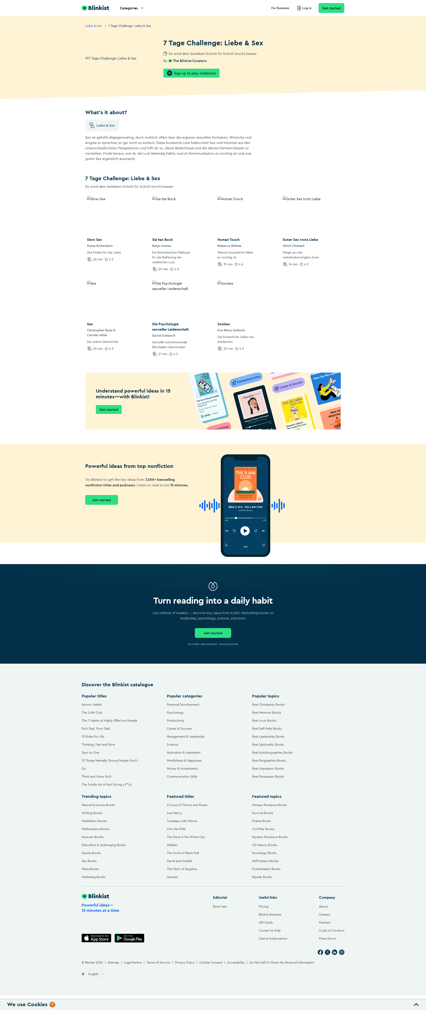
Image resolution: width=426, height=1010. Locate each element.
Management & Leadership (186, 737)
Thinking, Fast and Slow (98, 745)
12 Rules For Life (93, 737)
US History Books (264, 845)
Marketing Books (93, 877)
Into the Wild (176, 829)
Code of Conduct (331, 930)
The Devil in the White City (186, 837)
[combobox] (96, 974)
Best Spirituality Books (268, 745)
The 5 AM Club (92, 713)
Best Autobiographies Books (272, 753)
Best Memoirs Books (266, 713)
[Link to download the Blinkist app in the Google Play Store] (129, 938)
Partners (325, 922)
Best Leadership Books (268, 737)
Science (172, 745)
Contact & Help (270, 930)
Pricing (263, 906)
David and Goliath (179, 861)
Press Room (327, 938)
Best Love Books (264, 721)
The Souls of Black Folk (183, 853)
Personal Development (183, 705)
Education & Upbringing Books (104, 845)
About (323, 906)
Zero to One (90, 753)
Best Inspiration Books (268, 768)
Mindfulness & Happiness (184, 760)
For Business (280, 8)
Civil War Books (263, 829)
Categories (129, 8)
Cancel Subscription (273, 938)
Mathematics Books (95, 829)
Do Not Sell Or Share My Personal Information (281, 962)
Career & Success (179, 729)
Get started (331, 8)
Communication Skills (182, 776)
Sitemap (113, 962)
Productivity (175, 721)
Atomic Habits (92, 705)
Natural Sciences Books (98, 805)
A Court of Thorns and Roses (187, 805)
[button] (213, 1004)
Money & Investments (182, 768)
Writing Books (92, 813)
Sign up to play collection (195, 73)
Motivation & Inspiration (184, 753)
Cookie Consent (211, 962)
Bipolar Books (262, 877)
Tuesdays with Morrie (182, 821)
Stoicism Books (92, 837)
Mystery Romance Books (270, 837)
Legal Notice (133, 962)
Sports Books (91, 853)
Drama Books (261, 821)
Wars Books (90, 869)
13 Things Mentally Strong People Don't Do (110, 764)
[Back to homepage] (95, 8)
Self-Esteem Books (265, 861)
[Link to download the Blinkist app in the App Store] (96, 938)
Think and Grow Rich (96, 776)
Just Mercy (174, 813)
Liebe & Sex (93, 26)
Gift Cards (266, 922)
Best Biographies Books (269, 760)
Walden (172, 845)
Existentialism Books (266, 869)
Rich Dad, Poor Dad (96, 729)
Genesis (172, 877)
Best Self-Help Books (267, 729)
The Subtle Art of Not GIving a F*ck (107, 784)
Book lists (220, 906)
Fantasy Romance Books (269, 805)
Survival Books (262, 813)
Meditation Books (94, 821)
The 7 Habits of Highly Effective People (109, 721)
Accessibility (236, 962)
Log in (307, 8)
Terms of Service (158, 962)
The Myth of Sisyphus (182, 869)
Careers (324, 914)
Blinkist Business (270, 914)
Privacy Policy (185, 962)
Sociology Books (264, 853)
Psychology (175, 713)
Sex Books (89, 861)
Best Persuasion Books (268, 776)
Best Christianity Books (268, 705)
